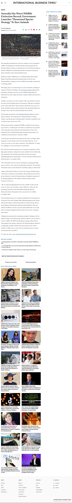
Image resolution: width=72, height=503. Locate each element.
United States (39, 491)
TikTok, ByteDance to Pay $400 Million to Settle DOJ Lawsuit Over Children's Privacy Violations (10, 408)
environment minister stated (28, 90)
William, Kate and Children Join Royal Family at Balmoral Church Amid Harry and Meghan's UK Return (54, 18)
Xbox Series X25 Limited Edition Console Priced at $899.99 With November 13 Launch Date (30, 408)
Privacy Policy (21, 489)
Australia (38, 483)
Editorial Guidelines (31, 262)
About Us (20, 483)
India (37, 485)
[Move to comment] (39, 29)
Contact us (21, 485)
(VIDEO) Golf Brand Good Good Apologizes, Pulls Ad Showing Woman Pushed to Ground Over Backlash (54, 27)
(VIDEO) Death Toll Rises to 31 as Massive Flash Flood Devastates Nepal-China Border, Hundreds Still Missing (54, 36)
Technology (3, 489)
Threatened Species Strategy (26, 114)
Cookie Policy (21, 491)
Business (3, 483)
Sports (2, 487)
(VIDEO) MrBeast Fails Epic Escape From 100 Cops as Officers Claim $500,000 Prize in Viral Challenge (31, 448)
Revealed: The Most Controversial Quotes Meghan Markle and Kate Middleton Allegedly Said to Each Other (54, 73)
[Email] (36, 29)
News (2, 485)
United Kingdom (39, 489)
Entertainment (4, 491)
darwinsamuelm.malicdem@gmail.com (26, 234)
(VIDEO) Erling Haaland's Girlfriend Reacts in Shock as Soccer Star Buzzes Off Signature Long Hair (31, 346)
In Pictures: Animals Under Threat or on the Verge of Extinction (19, 249)
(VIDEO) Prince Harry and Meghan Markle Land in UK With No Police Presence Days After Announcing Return (54, 45)
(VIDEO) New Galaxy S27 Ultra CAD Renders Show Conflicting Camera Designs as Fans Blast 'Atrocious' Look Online (54, 55)
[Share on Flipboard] (31, 29)
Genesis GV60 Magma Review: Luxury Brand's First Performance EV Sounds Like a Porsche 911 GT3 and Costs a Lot (54, 64)
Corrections (21, 494)
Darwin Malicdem (6, 28)
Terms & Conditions (23, 487)
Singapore (38, 487)
